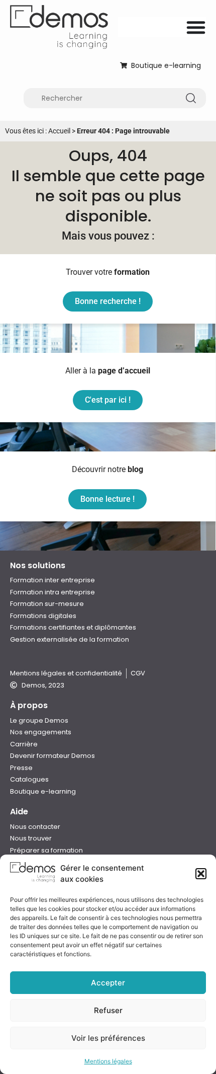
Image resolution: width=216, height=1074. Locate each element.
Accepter (108, 982)
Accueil (59, 131)
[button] (201, 874)
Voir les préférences (108, 1038)
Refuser (108, 1010)
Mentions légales (108, 1061)
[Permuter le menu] (196, 27)
